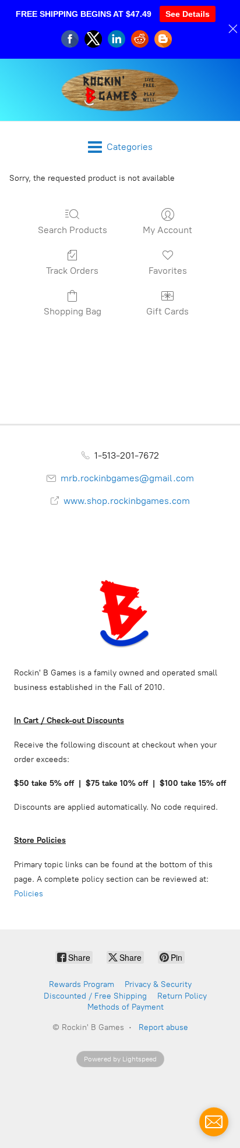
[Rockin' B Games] (120, 90)
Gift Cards (167, 311)
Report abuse (163, 1027)
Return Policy (182, 996)
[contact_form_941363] (213, 1121)
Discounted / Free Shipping (95, 996)
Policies (28, 894)
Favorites (168, 270)
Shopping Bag (72, 311)
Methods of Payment (125, 1007)
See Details (187, 14)
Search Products (72, 229)
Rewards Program (81, 984)
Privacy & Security (158, 984)
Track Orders (72, 270)
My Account (167, 229)
